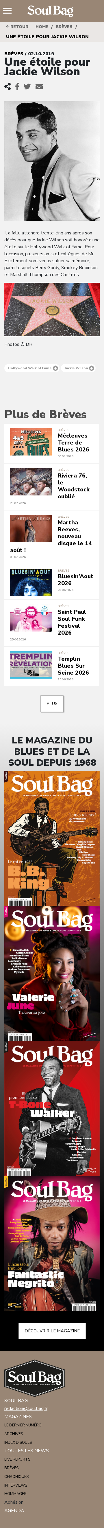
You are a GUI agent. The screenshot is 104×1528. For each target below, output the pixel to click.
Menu (9, 11)
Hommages (15, 1493)
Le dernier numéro (23, 1425)
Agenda (14, 1510)
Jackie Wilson (76, 368)
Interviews (15, 1485)
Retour (18, 27)
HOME (42, 27)
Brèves (64, 27)
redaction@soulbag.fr (25, 1408)
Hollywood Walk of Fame (30, 368)
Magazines (18, 1416)
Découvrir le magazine (52, 1331)
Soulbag (52, 11)
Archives (13, 1434)
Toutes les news (26, 1451)
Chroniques (16, 1476)
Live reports (17, 1459)
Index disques (18, 1442)
